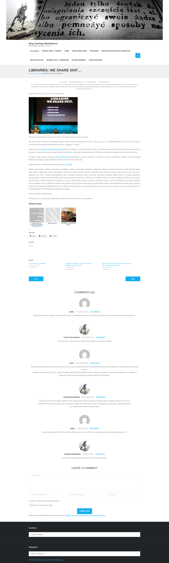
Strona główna (34, 51)
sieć (118, 86)
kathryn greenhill (131, 84)
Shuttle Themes (42, 560)
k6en (123, 84)
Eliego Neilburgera (62, 157)
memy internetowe (61, 86)
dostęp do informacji (79, 84)
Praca (35, 73)
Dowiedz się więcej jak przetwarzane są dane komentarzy (86, 515)
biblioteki (58, 84)
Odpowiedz (95, 311)
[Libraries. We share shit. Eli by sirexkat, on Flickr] (84, 115)
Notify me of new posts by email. (41, 505)
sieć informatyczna (126, 86)
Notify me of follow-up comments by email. (45, 501)
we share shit (87, 88)
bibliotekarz (50, 84)
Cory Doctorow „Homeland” (37, 263)
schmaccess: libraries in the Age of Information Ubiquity (94, 86)
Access (35, 84)
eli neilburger (110, 84)
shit (114, 86)
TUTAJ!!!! (69, 164)
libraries (52, 86)
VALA (70, 152)
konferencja (43, 86)
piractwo (71, 86)
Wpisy (40, 73)
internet (118, 84)
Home (30, 73)
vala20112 (79, 88)
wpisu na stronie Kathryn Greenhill (53, 149)
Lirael (71, 311)
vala (134, 86)
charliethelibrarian (76, 82)
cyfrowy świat (66, 84)
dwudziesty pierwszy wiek (95, 84)
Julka (71, 363)
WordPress (59, 560)
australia (42, 84)
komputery (35, 86)
